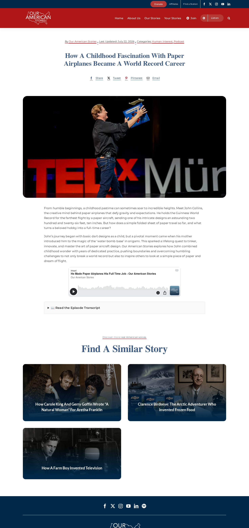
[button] (229, 18)
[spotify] (144, 506)
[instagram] (216, 4)
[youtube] (222, 4)
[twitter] (210, 4)
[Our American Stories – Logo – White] (38, 9)
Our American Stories (82, 41)
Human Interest (162, 41)
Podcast (179, 41)
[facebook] (204, 4)
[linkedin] (228, 4)
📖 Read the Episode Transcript (75, 308)
